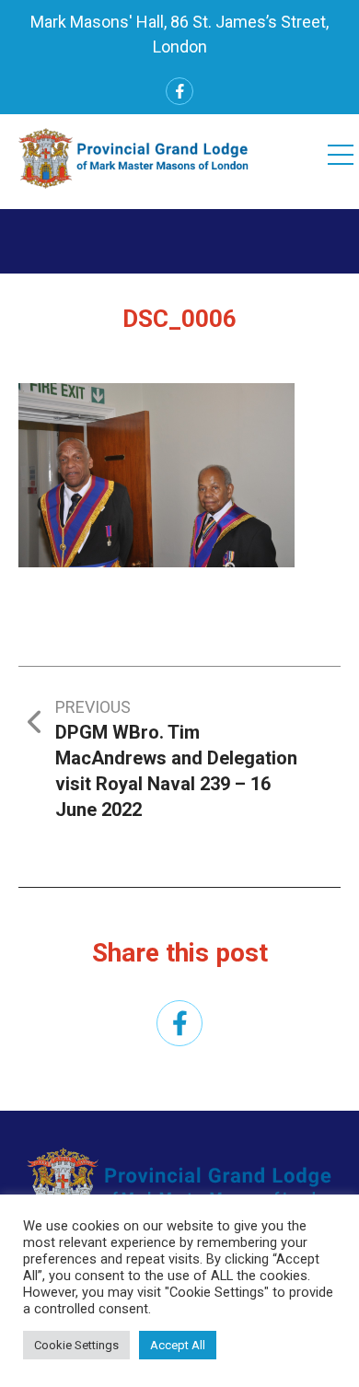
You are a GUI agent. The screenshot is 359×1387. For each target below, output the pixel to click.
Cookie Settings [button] (76, 1345)
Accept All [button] (177, 1345)
